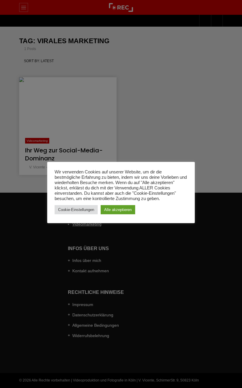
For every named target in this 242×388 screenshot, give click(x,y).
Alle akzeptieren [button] (118, 209)
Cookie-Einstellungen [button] (76, 209)
